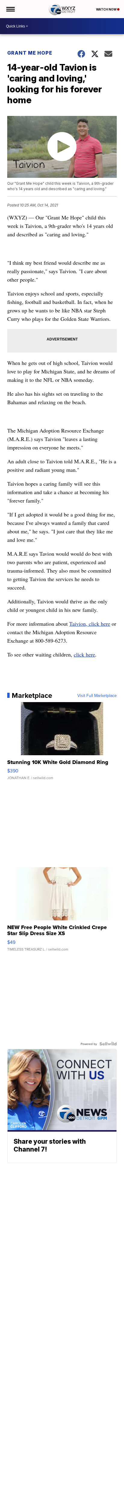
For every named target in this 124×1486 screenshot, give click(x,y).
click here (84, 654)
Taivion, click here (89, 623)
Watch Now (106, 9)
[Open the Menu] (10, 9)
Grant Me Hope (29, 53)
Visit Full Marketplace (97, 695)
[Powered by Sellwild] (108, 1044)
